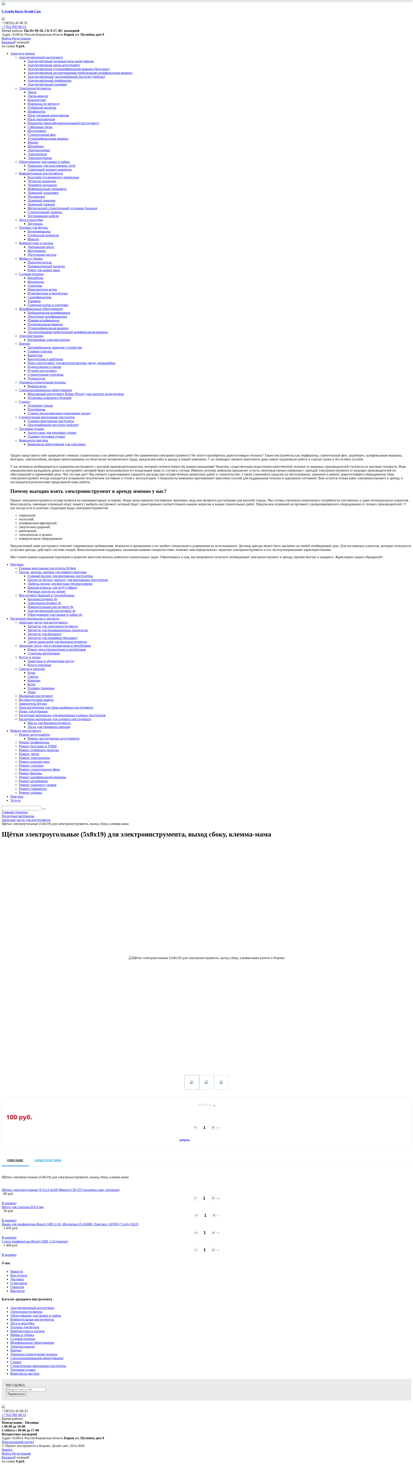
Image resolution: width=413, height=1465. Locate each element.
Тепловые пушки (22, 1370)
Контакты (17, 1291)
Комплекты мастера (24, 1373)
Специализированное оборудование (36, 1358)
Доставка (17, 1279)
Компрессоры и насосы (27, 1331)
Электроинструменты (26, 1311)
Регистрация (21, 38)
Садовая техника (22, 1339)
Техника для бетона (24, 1327)
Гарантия (17, 1287)
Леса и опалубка (22, 1323)
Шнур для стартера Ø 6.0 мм (22, 1207)
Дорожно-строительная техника (33, 1354)
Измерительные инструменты (32, 1319)
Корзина (8, 42)
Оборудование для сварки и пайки (35, 1315)
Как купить (18, 1275)
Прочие (16, 1350)
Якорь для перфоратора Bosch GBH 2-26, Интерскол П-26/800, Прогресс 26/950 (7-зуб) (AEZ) (70, 1224)
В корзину (9, 1203)
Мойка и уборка (22, 1335)
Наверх (7, 1449)
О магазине (18, 1283)
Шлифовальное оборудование (32, 1342)
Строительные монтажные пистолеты (38, 1366)
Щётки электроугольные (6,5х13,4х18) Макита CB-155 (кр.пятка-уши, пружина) (61, 1190)
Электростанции (22, 1346)
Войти (7, 38)
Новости (16, 1271)
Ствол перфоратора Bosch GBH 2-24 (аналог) (35, 1241)
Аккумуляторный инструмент (32, 1308)
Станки (15, 1362)
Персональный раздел (18, 1442)
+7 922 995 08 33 (14, 27)
